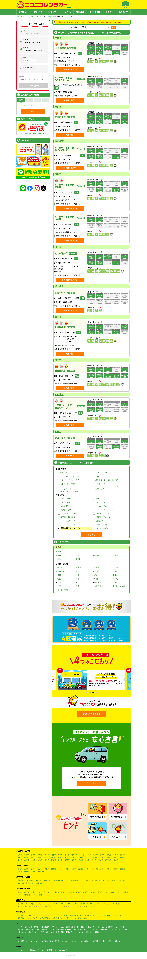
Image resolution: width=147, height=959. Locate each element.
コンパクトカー (101, 472)
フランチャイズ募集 (41, 941)
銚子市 (60, 568)
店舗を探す (23, 12)
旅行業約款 (116, 941)
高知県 (60, 860)
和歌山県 (95, 857)
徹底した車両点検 (79, 929)
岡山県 (20, 860)
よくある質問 (95, 12)
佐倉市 (78, 575)
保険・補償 (50, 932)
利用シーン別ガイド (87, 927)
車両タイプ (26, 57)
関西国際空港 (75, 880)
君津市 (58, 317)
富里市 (58, 431)
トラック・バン (101, 484)
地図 (80, 53)
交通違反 (69, 932)
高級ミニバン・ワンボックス (106, 480)
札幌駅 (20, 869)
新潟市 (71, 892)
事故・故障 (60, 932)
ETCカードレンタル (48, 915)
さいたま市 (41, 892)
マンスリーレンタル (69, 513)
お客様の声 (123, 12)
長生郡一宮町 (62, 590)
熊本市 (41, 895)
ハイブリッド (66, 498)
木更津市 (59, 141)
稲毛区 (97, 555)
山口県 (33, 860)
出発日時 (25, 40)
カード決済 (65, 502)
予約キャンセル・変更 (36, 932)
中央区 (60, 555)
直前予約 (99, 521)
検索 (113, 27)
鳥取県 (115, 857)
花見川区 (79, 555)
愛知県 (122, 855)
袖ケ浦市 (59, 394)
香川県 (47, 860)
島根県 (122, 857)
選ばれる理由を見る (91, 714)
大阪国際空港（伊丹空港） (91, 880)
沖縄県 (115, 860)
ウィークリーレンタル (105, 510)
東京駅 (53, 869)
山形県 (53, 855)
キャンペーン (66, 12)
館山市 (115, 568)
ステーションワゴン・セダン (71, 476)
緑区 (59, 559)
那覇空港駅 (41, 872)
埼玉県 (82, 855)
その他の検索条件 (28, 67)
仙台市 (26, 892)
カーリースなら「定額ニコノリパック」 (31, 950)
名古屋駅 (95, 869)
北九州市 (27, 895)
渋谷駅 (47, 869)
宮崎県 (100, 860)
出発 (24, 30)
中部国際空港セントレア (60, 880)
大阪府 (67, 857)
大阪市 (107, 892)
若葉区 (115, 555)
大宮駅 (73, 869)
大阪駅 (102, 869)
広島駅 (20, 872)
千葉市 (58, 37)
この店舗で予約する (70, 69)
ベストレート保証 (57, 927)
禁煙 (98, 498)
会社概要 (21, 941)
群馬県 (109, 855)
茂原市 (115, 571)
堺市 (112, 892)
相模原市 (64, 892)
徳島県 (40, 860)
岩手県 (33, 855)
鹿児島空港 (29, 883)
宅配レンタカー (67, 510)
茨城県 (95, 855)
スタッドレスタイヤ (119, 915)
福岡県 (67, 860)
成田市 (60, 575)
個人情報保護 (54, 941)
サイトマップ (78, 932)
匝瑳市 (78, 586)
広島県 (26, 860)
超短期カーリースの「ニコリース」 (59, 950)
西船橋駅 (81, 869)
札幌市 (20, 892)
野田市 (97, 571)
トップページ (22, 927)
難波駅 (109, 869)
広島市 (20, 895)
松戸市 (78, 571)
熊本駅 (33, 872)
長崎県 (80, 860)
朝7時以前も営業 (103, 513)
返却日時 (26, 47)
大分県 (94, 860)
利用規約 (97, 932)
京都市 (100, 892)
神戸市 (119, 892)
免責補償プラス (90, 915)
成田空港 (39, 880)
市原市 (58, 174)
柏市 (96, 575)
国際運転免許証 (102, 524)
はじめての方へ (34, 927)
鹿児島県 (108, 860)
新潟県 (40, 857)
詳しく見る (91, 783)
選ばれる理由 (80, 12)
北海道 (20, 855)
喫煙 (41, 79)
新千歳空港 (21, 880)
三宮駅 (115, 869)
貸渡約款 (88, 932)
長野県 (33, 857)
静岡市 (78, 892)
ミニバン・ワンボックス (69, 480)
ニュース (29, 941)
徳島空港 (122, 880)
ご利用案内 (52, 12)
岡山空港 (114, 880)
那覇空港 (39, 883)
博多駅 (26, 872)
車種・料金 (38, 12)
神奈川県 (74, 855)
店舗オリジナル (101, 489)
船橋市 (97, 568)
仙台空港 (30, 880)
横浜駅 (60, 869)
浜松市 (85, 892)
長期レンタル (62, 915)
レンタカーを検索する (33, 86)
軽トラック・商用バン (68, 484)
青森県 (26, 855)
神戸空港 (106, 880)
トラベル (109, 12)
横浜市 (50, 892)
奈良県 (102, 857)
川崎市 (56, 892)
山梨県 (115, 855)
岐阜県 (26, 857)
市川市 (58, 106)
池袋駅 (40, 869)
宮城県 (40, 855)
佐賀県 (73, 860)
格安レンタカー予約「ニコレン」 (30, 16)
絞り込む (91, 534)
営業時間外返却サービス (70, 528)
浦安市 (58, 360)
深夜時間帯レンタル (104, 517)
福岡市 (35, 895)
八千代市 (79, 579)
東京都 (67, 855)
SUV (97, 476)
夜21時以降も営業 (68, 517)
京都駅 (122, 869)
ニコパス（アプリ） (69, 524)
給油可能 (64, 506)
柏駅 (88, 869)
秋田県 (47, 855)
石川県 (53, 857)
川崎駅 (67, 869)
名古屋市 (93, 892)
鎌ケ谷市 (59, 286)
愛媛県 (53, 860)
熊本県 (87, 860)
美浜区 (78, 559)
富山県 (47, 857)
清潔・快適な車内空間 (63, 929)
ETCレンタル (101, 506)
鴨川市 (97, 579)
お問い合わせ (22, 932)
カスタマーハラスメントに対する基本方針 (75, 941)
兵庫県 (73, 857)
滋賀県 (87, 857)
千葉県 (48, 16)
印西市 (115, 582)
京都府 (80, 857)
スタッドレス (101, 502)
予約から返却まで (72, 927)
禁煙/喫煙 (21, 76)
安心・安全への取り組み (45, 929)
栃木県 (102, 855)
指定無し (24, 79)
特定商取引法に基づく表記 (101, 941)
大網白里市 (98, 586)
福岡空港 (21, 883)
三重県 (109, 857)
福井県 (60, 857)
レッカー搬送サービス (105, 528)
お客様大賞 (113, 929)
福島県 (60, 855)
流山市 (58, 247)
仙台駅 (26, 869)
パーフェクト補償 (68, 521)
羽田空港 (47, 880)
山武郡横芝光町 (119, 586)
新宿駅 (33, 869)
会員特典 (21, 929)
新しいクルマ (92, 929)
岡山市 (125, 892)
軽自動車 (63, 472)
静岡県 (20, 857)
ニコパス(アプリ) (32, 918)
